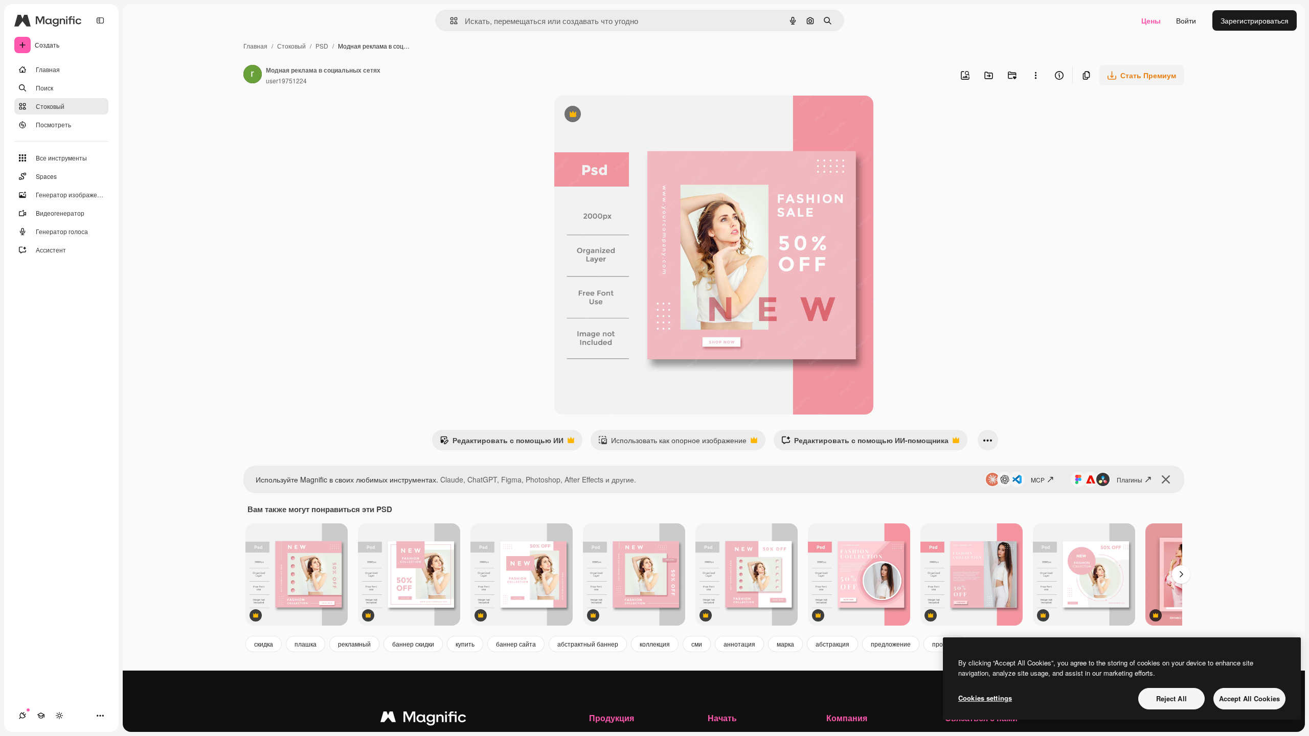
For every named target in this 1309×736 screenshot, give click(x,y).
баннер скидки (413, 643)
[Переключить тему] (59, 715)
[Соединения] (22, 715)
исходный (622, 115)
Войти (1186, 20)
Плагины (1129, 479)
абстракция (832, 643)
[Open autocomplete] (450, 21)
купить (465, 643)
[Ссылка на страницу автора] (252, 75)
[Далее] (1181, 574)
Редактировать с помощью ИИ (501, 442)
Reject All (1171, 698)
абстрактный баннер (587, 643)
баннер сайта (516, 643)
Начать (722, 718)
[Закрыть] (1166, 479)
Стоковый (291, 45)
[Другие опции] (1035, 75)
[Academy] (41, 715)
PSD (321, 45)
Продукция (611, 718)
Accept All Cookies (1249, 698)
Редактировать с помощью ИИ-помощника (865, 442)
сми (696, 643)
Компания (846, 718)
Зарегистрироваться (1255, 20)
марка (785, 643)
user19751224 (286, 80)
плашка (306, 643)
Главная (255, 45)
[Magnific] (423, 719)
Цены (1151, 20)
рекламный (354, 643)
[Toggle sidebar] (100, 20)
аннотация (739, 643)
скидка (263, 643)
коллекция (655, 643)
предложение (891, 643)
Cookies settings (985, 698)
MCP (1038, 479)
